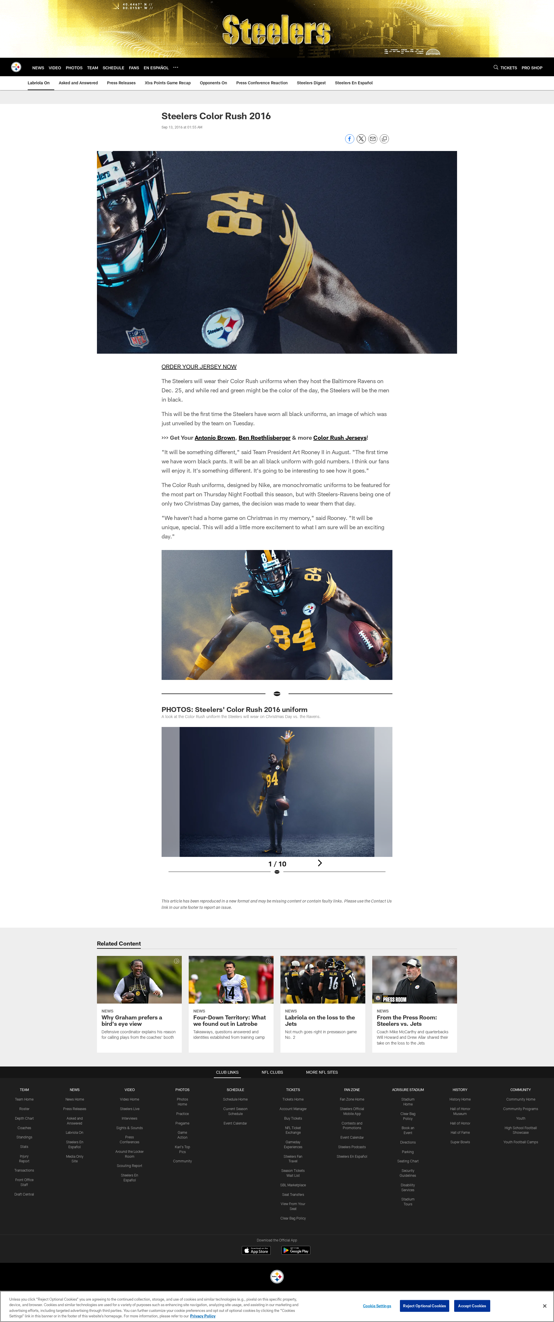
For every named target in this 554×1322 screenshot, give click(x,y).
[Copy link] (384, 139)
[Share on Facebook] (349, 141)
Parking (408, 1152)
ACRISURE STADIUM (408, 1090)
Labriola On (74, 1132)
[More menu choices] (175, 67)
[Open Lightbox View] (277, 804)
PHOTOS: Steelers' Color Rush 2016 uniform (235, 709)
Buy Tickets (293, 1118)
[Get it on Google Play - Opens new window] (296, 1253)
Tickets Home (293, 1099)
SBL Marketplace (293, 1185)
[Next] (319, 862)
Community (182, 1161)
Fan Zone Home (352, 1099)
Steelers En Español (352, 1156)
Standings (24, 1137)
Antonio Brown (215, 437)
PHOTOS (182, 1090)
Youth (520, 1118)
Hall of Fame (460, 1132)
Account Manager (293, 1109)
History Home (460, 1099)
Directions (408, 1142)
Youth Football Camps (521, 1142)
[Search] (496, 67)
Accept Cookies (472, 1306)
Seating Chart (408, 1161)
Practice (182, 1114)
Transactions (24, 1170)
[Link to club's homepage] (16, 67)
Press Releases (74, 1109)
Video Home (129, 1099)
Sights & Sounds (129, 1128)
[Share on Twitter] (361, 141)
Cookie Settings (377, 1306)
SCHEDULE (235, 1090)
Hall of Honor (460, 1123)
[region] (277, 1306)
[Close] (544, 1305)
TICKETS (293, 1090)
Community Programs (520, 1109)
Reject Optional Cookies (424, 1306)
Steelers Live (129, 1109)
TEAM (24, 1090)
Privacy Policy (203, 1316)
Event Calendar (235, 1123)
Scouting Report (129, 1165)
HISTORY (460, 1090)
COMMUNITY (520, 1090)
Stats (24, 1146)
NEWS (75, 1090)
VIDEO (130, 1090)
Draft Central (24, 1194)
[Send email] (372, 141)
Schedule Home (235, 1099)
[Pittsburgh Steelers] (277, 1277)
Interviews (129, 1118)
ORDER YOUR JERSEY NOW (199, 366)
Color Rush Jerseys (339, 437)
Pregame (182, 1123)
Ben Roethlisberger (265, 437)
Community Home (520, 1099)
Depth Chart (24, 1118)
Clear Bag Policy (293, 1218)
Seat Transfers (293, 1194)
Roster (24, 1109)
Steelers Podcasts (352, 1147)
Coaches (24, 1128)
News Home (74, 1099)
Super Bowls (460, 1142)
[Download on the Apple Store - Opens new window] (256, 1251)
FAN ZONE (352, 1090)
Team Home (24, 1099)
